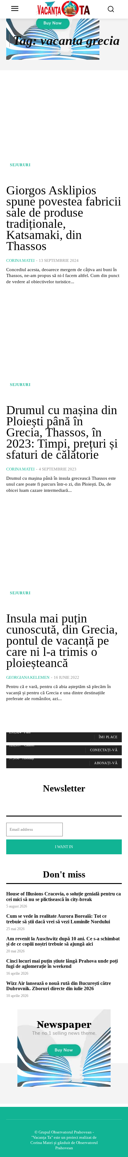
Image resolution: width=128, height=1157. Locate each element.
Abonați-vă (105, 763)
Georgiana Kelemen (27, 677)
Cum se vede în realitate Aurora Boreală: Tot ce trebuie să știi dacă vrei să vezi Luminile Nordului (58, 918)
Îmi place (108, 737)
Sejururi (20, 165)
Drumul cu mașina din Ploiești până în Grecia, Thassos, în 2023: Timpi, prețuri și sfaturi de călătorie (62, 432)
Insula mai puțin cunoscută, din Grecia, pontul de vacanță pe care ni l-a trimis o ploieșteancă (62, 640)
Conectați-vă (103, 750)
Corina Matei (20, 260)
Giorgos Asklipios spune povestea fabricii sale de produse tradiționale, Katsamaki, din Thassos (63, 218)
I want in (64, 847)
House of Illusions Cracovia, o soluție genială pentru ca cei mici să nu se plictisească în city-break (63, 896)
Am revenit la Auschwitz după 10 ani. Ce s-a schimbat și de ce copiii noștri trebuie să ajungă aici (63, 941)
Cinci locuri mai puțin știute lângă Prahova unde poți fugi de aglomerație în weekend (62, 963)
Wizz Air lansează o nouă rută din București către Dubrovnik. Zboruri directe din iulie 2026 (58, 986)
